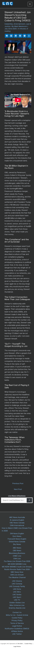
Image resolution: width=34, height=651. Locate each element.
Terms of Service (17, 623)
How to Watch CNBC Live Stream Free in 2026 (17, 529)
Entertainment (19, 24)
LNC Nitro (17, 592)
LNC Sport (17, 597)
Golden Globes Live (17, 603)
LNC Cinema (17, 581)
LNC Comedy (17, 584)
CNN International (17, 525)
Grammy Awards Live (17, 608)
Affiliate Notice (17, 631)
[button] (7, 36)
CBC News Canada (17, 523)
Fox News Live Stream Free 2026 (17, 561)
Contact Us (17, 612)
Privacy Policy (17, 620)
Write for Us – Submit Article (17, 615)
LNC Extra (17, 589)
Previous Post (17, 483)
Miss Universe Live (17, 605)
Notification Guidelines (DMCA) (17, 629)
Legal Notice (17, 626)
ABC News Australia (17, 517)
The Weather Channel (17, 577)
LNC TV (17, 600)
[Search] (29, 500)
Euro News (17, 536)
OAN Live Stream (17, 575)
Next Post (18, 489)
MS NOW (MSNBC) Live (17, 564)
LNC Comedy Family (17, 586)
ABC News (17, 548)
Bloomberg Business (17, 553)
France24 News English (17, 539)
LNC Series (17, 594)
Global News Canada (17, 542)
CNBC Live (17, 556)
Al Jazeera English (17, 520)
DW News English (17, 533)
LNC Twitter (17, 634)
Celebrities (9, 24)
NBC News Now (17, 572)
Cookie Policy (17, 618)
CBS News (17, 550)
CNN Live (17, 559)
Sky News (17, 544)
